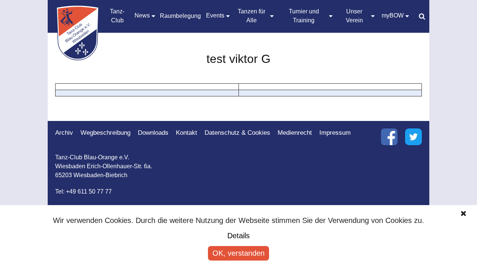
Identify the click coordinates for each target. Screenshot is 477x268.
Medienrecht (295, 132)
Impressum (335, 132)
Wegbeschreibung (105, 132)
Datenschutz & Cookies (237, 132)
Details (238, 236)
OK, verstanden (238, 253)
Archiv (64, 132)
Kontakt (186, 132)
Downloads (153, 132)
